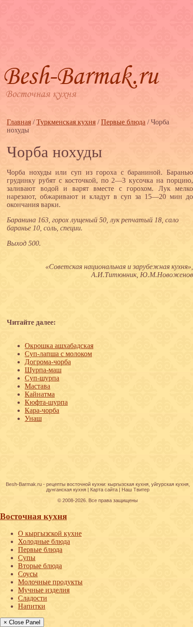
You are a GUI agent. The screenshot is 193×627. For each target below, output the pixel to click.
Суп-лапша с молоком (58, 354)
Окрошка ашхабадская (59, 345)
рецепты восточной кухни (75, 484)
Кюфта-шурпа (46, 402)
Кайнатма (40, 394)
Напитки (31, 606)
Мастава (37, 386)
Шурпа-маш (43, 370)
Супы (26, 557)
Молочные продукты (50, 582)
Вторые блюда (40, 566)
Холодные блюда (44, 541)
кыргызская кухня (128, 484)
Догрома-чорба (48, 362)
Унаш (33, 418)
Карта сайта (104, 489)
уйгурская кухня (170, 484)
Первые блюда (40, 549)
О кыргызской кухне (50, 533)
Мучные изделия (44, 590)
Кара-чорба (42, 410)
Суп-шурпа (42, 378)
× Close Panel (22, 622)
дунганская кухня (66, 489)
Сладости (32, 598)
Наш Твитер (135, 489)
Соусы (28, 574)
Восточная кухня (33, 516)
